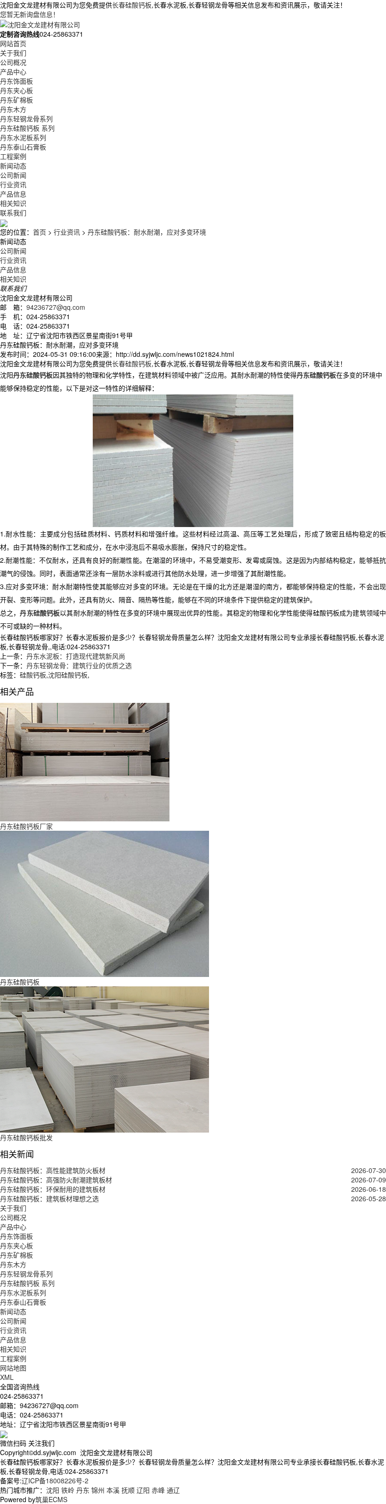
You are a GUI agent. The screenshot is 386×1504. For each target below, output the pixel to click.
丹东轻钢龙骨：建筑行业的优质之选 (79, 665)
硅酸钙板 (33, 674)
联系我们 (13, 212)
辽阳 (143, 1490)
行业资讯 (13, 184)
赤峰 (158, 1490)
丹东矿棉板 (16, 99)
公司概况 (13, 62)
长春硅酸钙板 (132, 4)
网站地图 (13, 1367)
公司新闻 (13, 175)
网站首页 (13, 43)
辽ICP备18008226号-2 (55, 1480)
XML (7, 1377)
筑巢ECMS (51, 1499)
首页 (39, 231)
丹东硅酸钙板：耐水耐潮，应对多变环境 (147, 231)
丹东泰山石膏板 (23, 146)
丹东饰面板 (16, 81)
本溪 (113, 1490)
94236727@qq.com (55, 307)
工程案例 (13, 156)
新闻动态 (13, 165)
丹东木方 (13, 109)
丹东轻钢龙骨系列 (26, 118)
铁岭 (67, 1490)
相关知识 (13, 203)
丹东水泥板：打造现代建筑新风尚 (75, 656)
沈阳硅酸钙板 (68, 674)
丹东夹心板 (16, 90)
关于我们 (13, 52)
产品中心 (13, 71)
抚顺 (128, 1490)
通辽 (173, 1490)
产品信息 (13, 193)
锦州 (98, 1490)
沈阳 (52, 1490)
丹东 (82, 1490)
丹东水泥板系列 (23, 137)
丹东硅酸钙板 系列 (27, 128)
